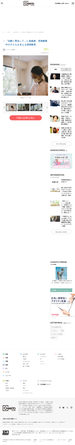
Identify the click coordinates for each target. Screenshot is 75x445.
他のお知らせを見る (61, 232)
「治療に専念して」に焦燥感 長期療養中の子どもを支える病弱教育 (27, 32)
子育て (8, 32)
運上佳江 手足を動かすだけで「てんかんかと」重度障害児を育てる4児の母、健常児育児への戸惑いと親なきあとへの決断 (66, 106)
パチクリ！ (5, 424)
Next (48, 73)
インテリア (25, 390)
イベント (42, 363)
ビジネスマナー (27, 361)
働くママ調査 (26, 366)
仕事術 (24, 359)
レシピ (7, 372)
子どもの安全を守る (56, 327)
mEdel (16, 422)
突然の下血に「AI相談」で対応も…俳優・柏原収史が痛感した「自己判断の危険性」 (66, 120)
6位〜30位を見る (61, 144)
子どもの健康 (61, 359)
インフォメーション (46, 381)
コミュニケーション (28, 393)
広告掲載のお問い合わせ (62, 3)
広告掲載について (45, 384)
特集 (6, 357)
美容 (24, 388)
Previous (2, 73)
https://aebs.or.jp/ (16, 434)
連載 (6, 361)
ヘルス (59, 354)
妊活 (6, 383)
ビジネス (25, 354)
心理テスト (54, 337)
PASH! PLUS (21, 422)
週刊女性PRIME (6, 422)
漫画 (6, 365)
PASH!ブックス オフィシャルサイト (25, 424)
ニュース (8, 375)
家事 (24, 383)
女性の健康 (60, 356)
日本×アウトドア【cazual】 (44, 422)
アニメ (42, 361)
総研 (6, 354)
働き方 (24, 356)
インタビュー (54, 330)
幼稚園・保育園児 (9, 388)
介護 (62, 330)
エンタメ (42, 354)
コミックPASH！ (12, 424)
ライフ (25, 381)
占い (6, 368)
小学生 (7, 390)
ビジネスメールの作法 (56, 334)
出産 (6, 385)
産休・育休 (25, 363)
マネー (24, 385)
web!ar (12, 422)
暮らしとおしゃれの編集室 (31, 422)
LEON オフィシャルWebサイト (58, 422)
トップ (3, 32)
